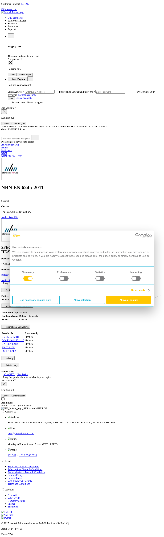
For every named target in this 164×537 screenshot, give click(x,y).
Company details (16, 500)
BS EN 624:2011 (10, 336)
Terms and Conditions (19, 483)
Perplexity (22, 374)
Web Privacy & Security (20, 481)
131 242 (25, 4)
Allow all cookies (128, 300)
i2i (2, 9)
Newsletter (13, 495)
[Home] (12, 12)
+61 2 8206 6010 (28, 455)
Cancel (12, 74)
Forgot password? (27, 95)
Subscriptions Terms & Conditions (25, 469)
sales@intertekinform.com (21, 433)
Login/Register (18, 79)
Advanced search (10, 144)
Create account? (23, 98)
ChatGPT (9, 374)
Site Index (13, 506)
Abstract (9, 290)
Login (11, 98)
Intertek (11, 503)
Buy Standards (15, 17)
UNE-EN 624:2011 (12, 344)
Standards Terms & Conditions (23, 466)
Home (4, 147)
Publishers (6, 150)
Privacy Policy (15, 478)
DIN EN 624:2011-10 (13, 340)
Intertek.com (10, 9)
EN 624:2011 (8, 347)
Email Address (45, 91)
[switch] (64, 278)
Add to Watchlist (9, 217)
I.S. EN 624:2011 (11, 351)
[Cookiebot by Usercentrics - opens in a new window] (138, 235)
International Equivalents (17, 327)
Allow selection (82, 300)
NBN (4, 153)
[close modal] (10, 63)
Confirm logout (24, 74)
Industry (9, 358)
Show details (138, 290)
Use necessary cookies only (35, 300)
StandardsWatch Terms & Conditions (26, 472)
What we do (14, 498)
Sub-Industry (11, 365)
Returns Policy (15, 475)
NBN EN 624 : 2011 (11, 156)
